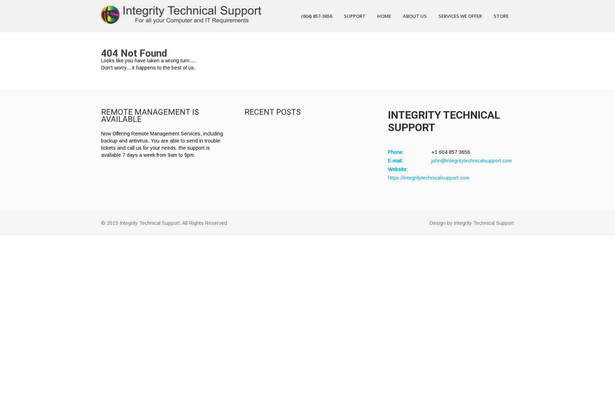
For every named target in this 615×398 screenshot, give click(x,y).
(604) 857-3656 (316, 16)
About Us (415, 16)
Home (384, 16)
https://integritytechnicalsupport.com (428, 178)
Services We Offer (460, 16)
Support (355, 16)
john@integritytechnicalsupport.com (471, 161)
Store (501, 16)
